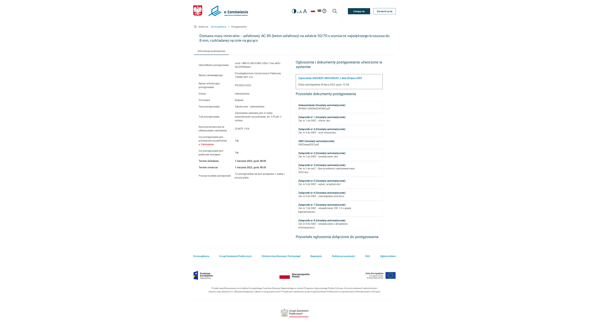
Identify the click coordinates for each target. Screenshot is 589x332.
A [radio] (298, 12)
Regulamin (316, 256)
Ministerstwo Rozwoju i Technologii (281, 256)
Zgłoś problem (388, 256)
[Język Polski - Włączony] (313, 11)
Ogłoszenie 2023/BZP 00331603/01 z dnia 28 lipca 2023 (330, 78)
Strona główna (218, 26)
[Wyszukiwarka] (334, 11)
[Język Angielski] (319, 11)
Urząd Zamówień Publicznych (235, 256)
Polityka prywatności (343, 256)
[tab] (211, 51)
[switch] (294, 11)
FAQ (367, 256)
